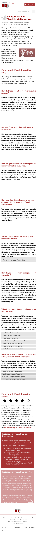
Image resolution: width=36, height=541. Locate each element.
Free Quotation (29, 5)
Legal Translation (30, 527)
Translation (17, 527)
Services (4, 531)
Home (4, 527)
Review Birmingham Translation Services (17, 428)
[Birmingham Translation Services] (18, 514)
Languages (17, 531)
